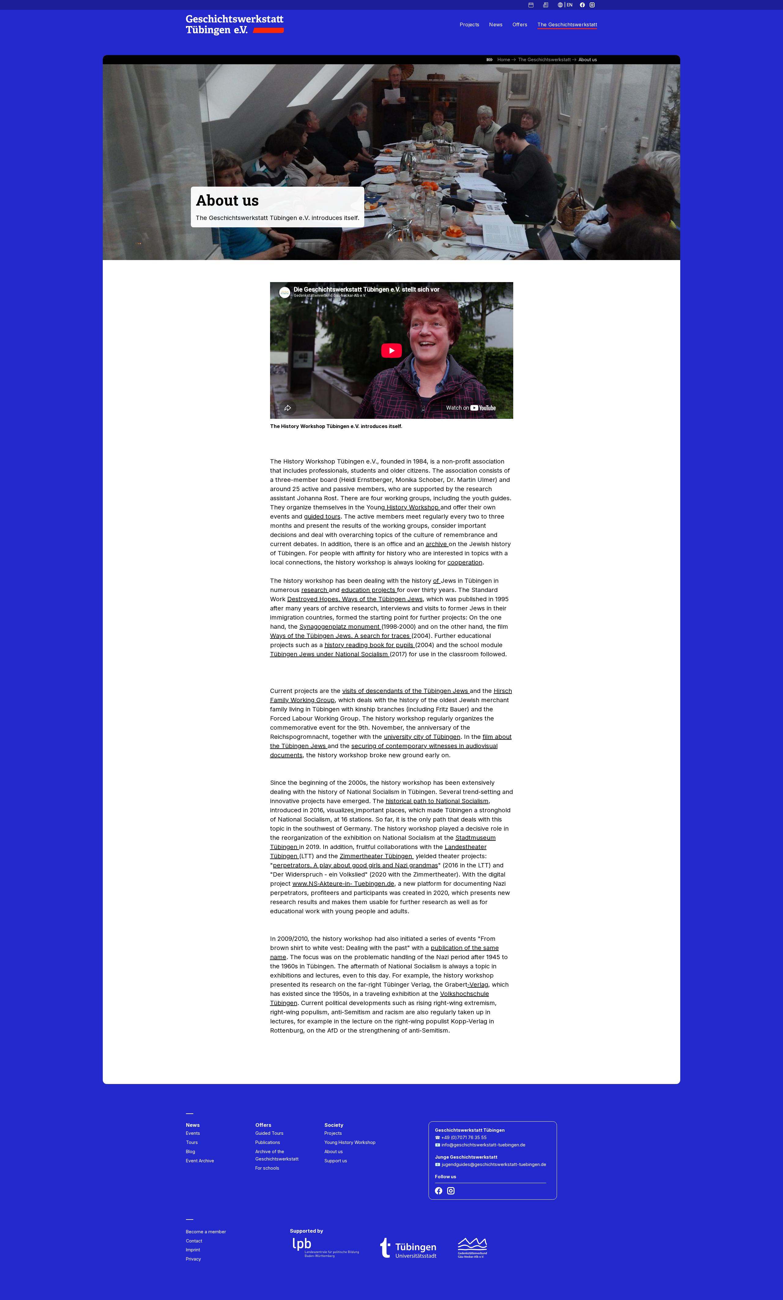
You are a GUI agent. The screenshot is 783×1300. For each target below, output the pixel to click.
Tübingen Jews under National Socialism (330, 654)
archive (437, 544)
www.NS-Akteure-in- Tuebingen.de (343, 883)
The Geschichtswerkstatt (567, 24)
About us (588, 59)
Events (193, 1133)
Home (504, 59)
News (496, 24)
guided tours (322, 516)
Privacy (193, 1258)
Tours (192, 1142)
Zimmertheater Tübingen (377, 856)
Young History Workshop (350, 1142)
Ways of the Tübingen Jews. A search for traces (340, 635)
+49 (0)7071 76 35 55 (464, 1137)
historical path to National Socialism (437, 801)
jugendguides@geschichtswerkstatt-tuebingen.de (494, 1164)
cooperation (464, 562)
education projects (369, 590)
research (315, 590)
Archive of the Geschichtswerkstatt (277, 1155)
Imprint (193, 1249)
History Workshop (412, 507)
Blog (190, 1151)
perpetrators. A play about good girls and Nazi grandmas (355, 865)
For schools (267, 1168)
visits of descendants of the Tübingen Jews (406, 691)
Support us (336, 1160)
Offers (520, 24)
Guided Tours (269, 1133)
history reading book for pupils (370, 645)
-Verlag (477, 984)
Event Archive (200, 1160)
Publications (267, 1142)
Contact (194, 1240)
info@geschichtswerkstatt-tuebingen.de (483, 1144)
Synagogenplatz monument (340, 626)
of (437, 580)
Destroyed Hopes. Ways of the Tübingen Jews (355, 599)
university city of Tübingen (422, 736)
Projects (470, 24)
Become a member (206, 1231)
